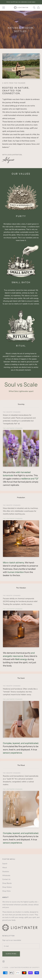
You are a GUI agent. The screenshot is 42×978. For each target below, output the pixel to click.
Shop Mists (6, 891)
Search (4, 864)
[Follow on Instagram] (3, 961)
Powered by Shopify (30, 967)
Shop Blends (7, 883)
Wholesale (6, 875)
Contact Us (6, 879)
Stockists (5, 871)
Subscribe (11, 954)
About (4, 867)
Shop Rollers (7, 887)
